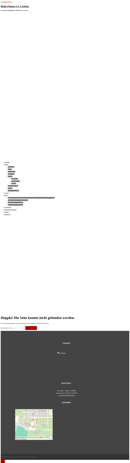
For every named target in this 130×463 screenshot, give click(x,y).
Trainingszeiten (15, 181)
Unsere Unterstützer (13, 190)
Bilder (6, 195)
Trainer (10, 169)
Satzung (10, 188)
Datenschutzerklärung (10, 209)
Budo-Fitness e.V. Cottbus (15, 6)
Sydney (34, 457)
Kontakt (6, 212)
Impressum (7, 214)
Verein (6, 164)
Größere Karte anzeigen (20, 442)
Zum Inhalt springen (6, 2)
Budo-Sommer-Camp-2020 (15, 202)
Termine (6, 193)
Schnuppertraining (13, 186)
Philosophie (11, 167)
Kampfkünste (11, 171)
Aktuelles (7, 162)
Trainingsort (14, 179)
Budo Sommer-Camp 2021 (15, 205)
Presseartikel (7, 207)
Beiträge (13, 183)
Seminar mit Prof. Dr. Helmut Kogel (18, 200)
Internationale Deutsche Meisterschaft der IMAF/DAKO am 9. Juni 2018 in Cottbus (31, 198)
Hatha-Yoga (11, 174)
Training (10, 176)
